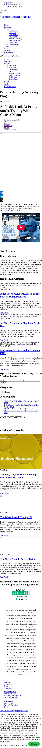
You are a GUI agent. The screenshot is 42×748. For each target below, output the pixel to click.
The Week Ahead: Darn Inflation (18, 559)
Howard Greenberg (15, 39)
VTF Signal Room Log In (13, 6)
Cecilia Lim (13, 42)
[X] (21, 200)
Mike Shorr (12, 33)
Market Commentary (11, 122)
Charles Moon (13, 35)
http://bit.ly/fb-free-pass (13, 210)
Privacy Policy (9, 703)
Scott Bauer (13, 31)
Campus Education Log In (13, 5)
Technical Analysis (10, 130)
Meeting (7, 50)
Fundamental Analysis (11, 120)
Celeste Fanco (13, 44)
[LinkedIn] (21, 196)
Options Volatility (10, 692)
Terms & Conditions (11, 705)
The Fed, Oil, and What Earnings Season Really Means (18, 476)
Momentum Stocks (10, 694)
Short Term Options (11, 697)
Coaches (7, 29)
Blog (6, 48)
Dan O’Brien (13, 37)
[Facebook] (21, 193)
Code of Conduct (10, 52)
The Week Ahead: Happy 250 (16, 517)
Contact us (8, 688)
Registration (8, 3)
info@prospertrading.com (19, 711)
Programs (7, 27)
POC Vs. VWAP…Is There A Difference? (18, 409)
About (6, 46)
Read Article (4, 313)
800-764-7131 (5, 711)
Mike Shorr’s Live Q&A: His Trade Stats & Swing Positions (19, 295)
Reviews (7, 707)
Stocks (6, 128)
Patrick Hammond (15, 40)
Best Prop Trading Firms (12, 695)
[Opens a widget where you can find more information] (34, 744)
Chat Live (3, 10)
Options (7, 124)
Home (6, 25)
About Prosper (9, 684)
